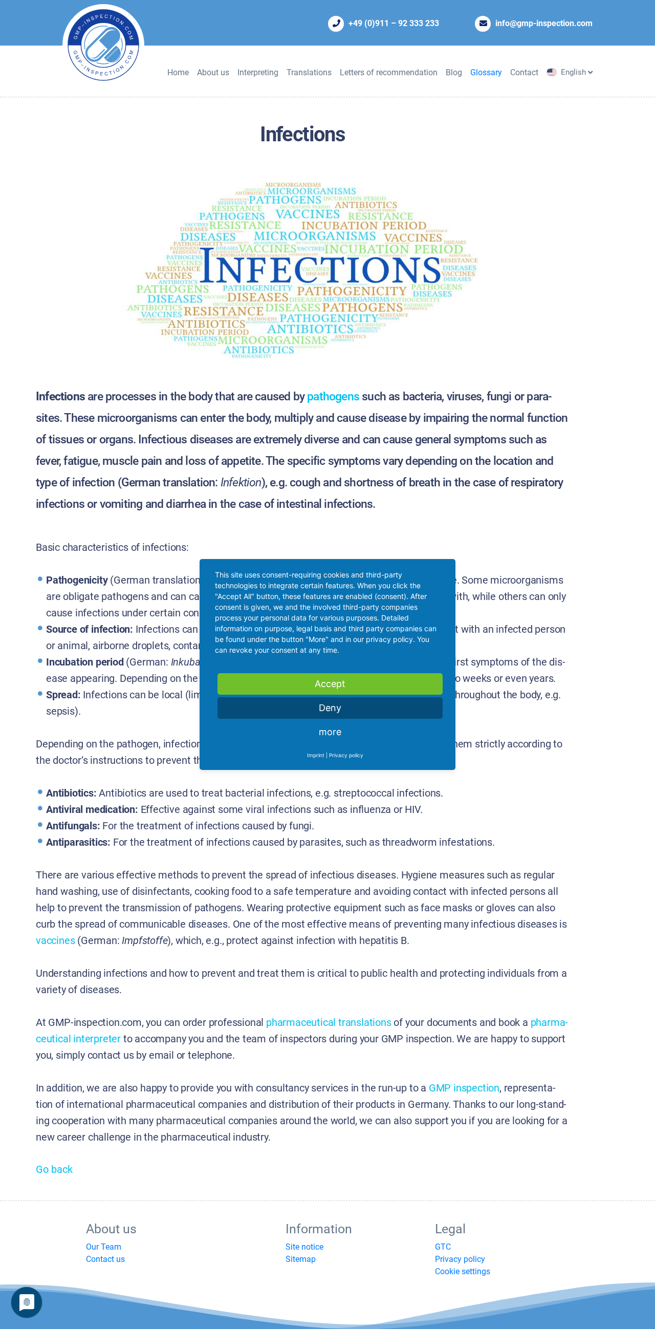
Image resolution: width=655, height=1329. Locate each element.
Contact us (105, 1259)
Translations (309, 72)
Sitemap (301, 1259)
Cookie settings (462, 1271)
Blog (454, 72)
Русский (576, 94)
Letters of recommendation (389, 72)
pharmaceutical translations (328, 1022)
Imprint (315, 755)
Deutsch (575, 83)
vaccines (55, 941)
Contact (524, 72)
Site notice (304, 1247)
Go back (54, 1169)
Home (178, 72)
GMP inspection (464, 1088)
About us (213, 72)
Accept (330, 683)
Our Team (103, 1247)
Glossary (486, 72)
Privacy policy (460, 1259)
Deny (330, 707)
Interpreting (257, 72)
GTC (443, 1247)
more (330, 731)
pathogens (333, 396)
